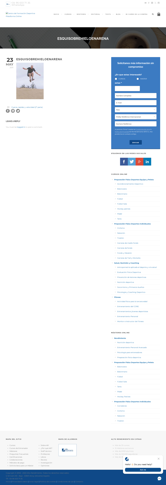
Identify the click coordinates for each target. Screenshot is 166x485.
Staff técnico (46, 451)
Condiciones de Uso (142, 129)
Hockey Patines (123, 397)
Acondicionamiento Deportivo (130, 184)
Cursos (68, 14)
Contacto (79, 481)
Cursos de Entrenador (18, 448)
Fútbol (120, 199)
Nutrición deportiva (125, 282)
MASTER (143, 79)
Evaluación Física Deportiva (129, 272)
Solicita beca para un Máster (21, 466)
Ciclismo (121, 228)
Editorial (95, 14)
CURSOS (121, 79)
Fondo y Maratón (124, 253)
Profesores (45, 454)
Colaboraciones (15, 460)
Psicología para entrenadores (129, 352)
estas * (118, 83)
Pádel (119, 214)
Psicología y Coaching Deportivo (131, 292)
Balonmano (122, 194)
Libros (43, 457)
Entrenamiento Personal (127, 316)
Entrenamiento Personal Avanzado (132, 347)
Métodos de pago (16, 463)
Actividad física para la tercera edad (132, 301)
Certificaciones (15, 457)
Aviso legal (33, 481)
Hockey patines (123, 209)
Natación (121, 233)
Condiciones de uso (65, 481)
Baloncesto (122, 189)
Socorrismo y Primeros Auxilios (130, 287)
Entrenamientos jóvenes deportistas (132, 311)
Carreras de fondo (124, 248)
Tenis (119, 219)
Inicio (56, 14)
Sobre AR (45, 445)
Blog (118, 14)
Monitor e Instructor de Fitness (130, 321)
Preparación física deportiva (129, 357)
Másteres (81, 14)
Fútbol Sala (122, 204)
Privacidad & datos (20, 481)
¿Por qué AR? (46, 448)
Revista (44, 460)
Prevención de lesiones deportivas (131, 277)
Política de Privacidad (122, 132)
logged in (21, 127)
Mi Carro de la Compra (137, 14)
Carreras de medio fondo (127, 243)
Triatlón (120, 238)
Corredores (122, 406)
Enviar (135, 142)
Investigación (46, 463)
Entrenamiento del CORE (128, 306)
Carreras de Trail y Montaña (128, 258)
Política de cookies (48, 481)
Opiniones (45, 466)
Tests (108, 14)
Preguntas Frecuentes (18, 454)
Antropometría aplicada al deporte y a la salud (137, 267)
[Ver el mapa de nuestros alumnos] (67, 450)
